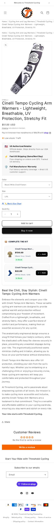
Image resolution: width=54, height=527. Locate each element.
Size (4, 191)
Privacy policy (30, 517)
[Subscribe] (45, 475)
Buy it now (27, 230)
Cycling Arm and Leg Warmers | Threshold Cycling (30, 22)
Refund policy (17, 517)
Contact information (35, 521)
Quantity (5, 209)
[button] (5, 13)
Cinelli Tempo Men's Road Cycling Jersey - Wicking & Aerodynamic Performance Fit (24, 249)
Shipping (5, 128)
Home (4, 22)
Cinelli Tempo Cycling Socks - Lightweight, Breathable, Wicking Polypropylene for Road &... (24, 267)
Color (4, 179)
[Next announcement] (49, 3)
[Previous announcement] (5, 3)
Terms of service (44, 517)
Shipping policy (19, 521)
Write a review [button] (27, 447)
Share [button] (7, 422)
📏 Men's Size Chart (13, 204)
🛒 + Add (42, 254)
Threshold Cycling (26, 514)
